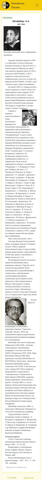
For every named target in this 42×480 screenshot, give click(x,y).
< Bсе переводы (7, 18)
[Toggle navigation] (37, 5)
